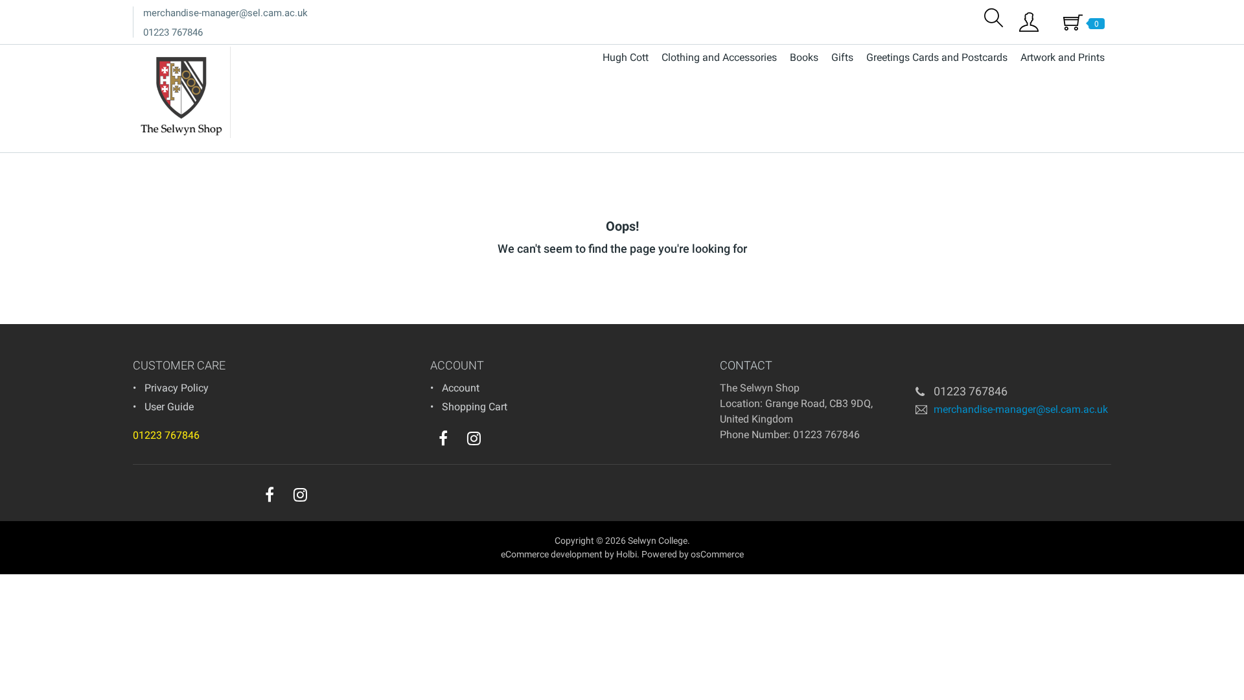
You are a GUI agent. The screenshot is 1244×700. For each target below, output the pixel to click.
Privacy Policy (176, 388)
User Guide (169, 407)
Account (460, 388)
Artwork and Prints (1062, 57)
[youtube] (500, 441)
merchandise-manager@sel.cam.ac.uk (225, 13)
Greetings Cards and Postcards (937, 57)
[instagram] (474, 438)
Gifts (842, 57)
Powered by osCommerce (692, 554)
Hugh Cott (626, 57)
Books (804, 57)
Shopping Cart (474, 407)
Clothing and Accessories (719, 57)
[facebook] (443, 438)
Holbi (626, 554)
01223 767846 (173, 32)
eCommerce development (552, 554)
